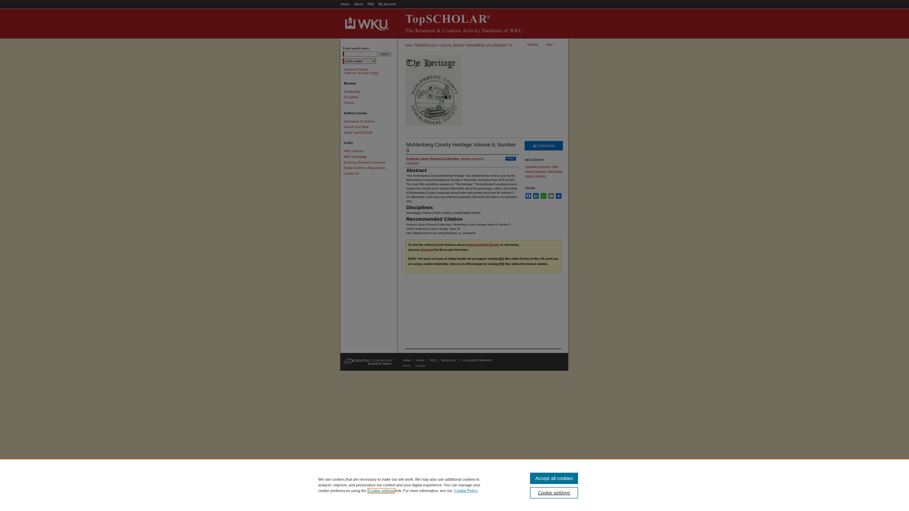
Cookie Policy (466, 491)
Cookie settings (381, 491)
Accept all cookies (554, 478)
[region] (454, 485)
